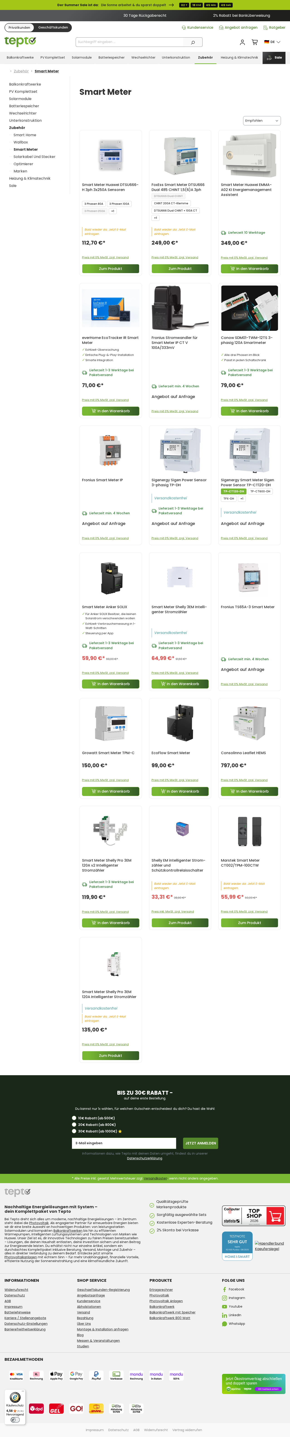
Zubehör (17, 127)
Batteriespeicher (24, 106)
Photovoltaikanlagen (21, 1257)
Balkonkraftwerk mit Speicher (173, 1312)
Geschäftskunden (53, 27)
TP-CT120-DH (233, 491)
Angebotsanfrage (91, 1295)
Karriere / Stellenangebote (25, 1318)
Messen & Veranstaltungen (98, 1340)
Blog (80, 1335)
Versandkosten (155, 1178)
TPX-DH (228, 498)
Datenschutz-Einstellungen (26, 1323)
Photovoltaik (39, 1223)
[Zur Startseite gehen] (20, 42)
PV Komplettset (23, 91)
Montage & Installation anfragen (102, 1329)
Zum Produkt (110, 268)
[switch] (15, 1420)
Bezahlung (85, 1318)
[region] (145, 15)
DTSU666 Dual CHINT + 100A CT (175, 210)
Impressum (13, 1306)
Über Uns (84, 1323)
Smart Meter (26, 149)
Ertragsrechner (161, 1289)
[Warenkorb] (255, 42)
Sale (13, 185)
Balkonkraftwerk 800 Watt (170, 1318)
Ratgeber (277, 27)
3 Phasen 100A (119, 204)
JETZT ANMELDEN (200, 1143)
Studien (83, 1346)
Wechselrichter (23, 113)
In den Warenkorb (252, 268)
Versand (83, 1312)
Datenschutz (15, 1295)
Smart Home (25, 135)
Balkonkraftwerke (25, 84)
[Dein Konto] (242, 42)
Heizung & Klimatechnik (30, 178)
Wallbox (21, 142)
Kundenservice (200, 27)
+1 (112, 211)
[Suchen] (192, 42)
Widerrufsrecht (16, 1289)
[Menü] (23, 1392)
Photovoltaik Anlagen (166, 1301)
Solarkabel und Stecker (35, 156)
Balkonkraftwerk (162, 1306)
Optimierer (23, 164)
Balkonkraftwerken (67, 1230)
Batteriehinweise (18, 1312)
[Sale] (145, 5)
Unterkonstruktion (25, 120)
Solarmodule (20, 98)
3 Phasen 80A (94, 204)
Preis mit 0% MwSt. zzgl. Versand (105, 257)
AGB (8, 1301)
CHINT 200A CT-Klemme (171, 203)
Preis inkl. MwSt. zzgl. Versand (173, 911)
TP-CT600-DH (260, 491)
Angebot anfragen (241, 27)
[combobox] (130, 42)
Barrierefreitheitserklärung (25, 1329)
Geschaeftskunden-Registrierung (103, 1289)
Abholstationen (89, 1306)
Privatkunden (19, 27)
